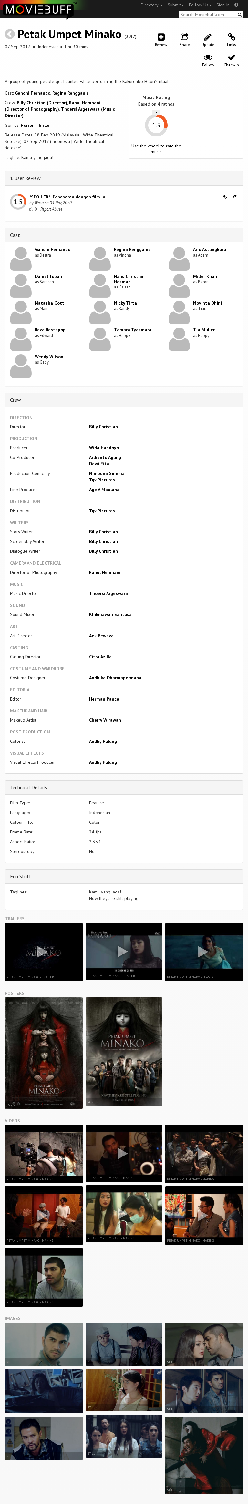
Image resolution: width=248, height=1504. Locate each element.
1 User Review (25, 178)
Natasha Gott (49, 303)
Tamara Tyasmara (132, 330)
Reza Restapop (50, 330)
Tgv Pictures (102, 480)
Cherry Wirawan (105, 720)
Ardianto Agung (105, 457)
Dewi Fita (99, 464)
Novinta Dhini (207, 303)
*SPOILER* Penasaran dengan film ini (68, 197)
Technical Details (28, 787)
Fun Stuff (20, 876)
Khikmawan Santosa (110, 614)
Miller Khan (205, 276)
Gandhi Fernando (32, 93)
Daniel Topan (48, 276)
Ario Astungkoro (209, 249)
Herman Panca (104, 699)
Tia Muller (204, 330)
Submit (174, 5)
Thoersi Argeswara (108, 593)
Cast (15, 235)
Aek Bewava (101, 636)
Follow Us (198, 5)
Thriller (43, 125)
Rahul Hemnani (104, 572)
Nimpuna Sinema (107, 473)
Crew (15, 400)
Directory (150, 5)
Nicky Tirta (125, 303)
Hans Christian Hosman (129, 279)
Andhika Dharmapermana (115, 678)
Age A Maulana (104, 489)
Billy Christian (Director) (42, 103)
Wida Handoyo (104, 447)
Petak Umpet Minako (69, 33)
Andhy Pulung (103, 741)
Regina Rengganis (70, 93)
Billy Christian (103, 426)
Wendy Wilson (49, 356)
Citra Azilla (100, 657)
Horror (27, 125)
